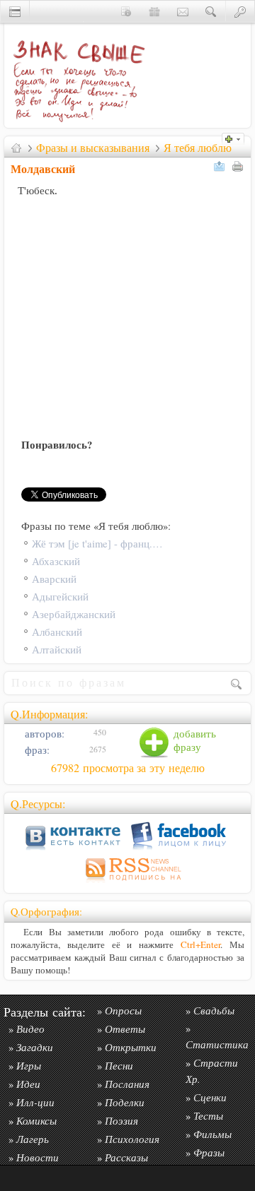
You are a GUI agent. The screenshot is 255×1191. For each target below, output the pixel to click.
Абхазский (56, 561)
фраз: (36, 750)
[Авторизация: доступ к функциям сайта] (240, 11)
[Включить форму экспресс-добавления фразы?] (236, 137)
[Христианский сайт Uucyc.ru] (15, 11)
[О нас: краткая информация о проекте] (126, 11)
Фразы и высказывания (92, 147)
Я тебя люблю (198, 147)
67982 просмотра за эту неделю (128, 768)
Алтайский (56, 649)
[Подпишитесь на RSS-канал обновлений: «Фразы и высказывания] (127, 882)
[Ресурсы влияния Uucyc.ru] (16, 147)
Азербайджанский (73, 614)
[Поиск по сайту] (211, 11)
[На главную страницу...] (75, 124)
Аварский (54, 579)
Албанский (57, 632)
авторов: (43, 733)
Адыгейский (60, 596)
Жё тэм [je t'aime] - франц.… (97, 543)
